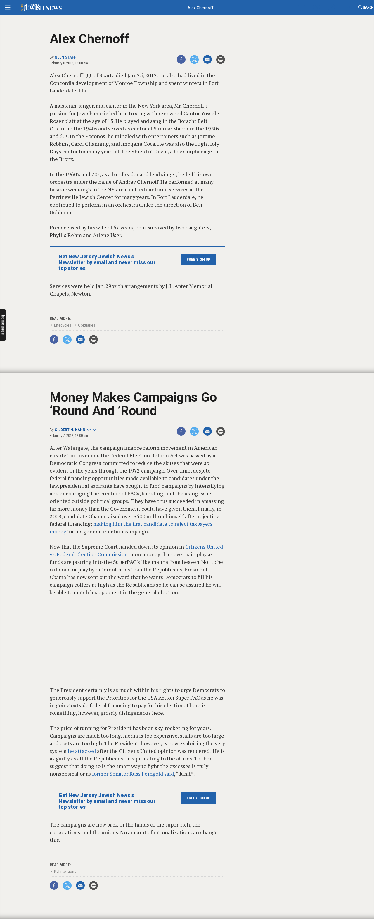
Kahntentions (65, 871)
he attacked (81, 750)
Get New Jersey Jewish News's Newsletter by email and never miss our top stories (107, 262)
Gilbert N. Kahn (70, 430)
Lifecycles (62, 325)
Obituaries (86, 325)
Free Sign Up (198, 259)
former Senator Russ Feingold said (133, 773)
